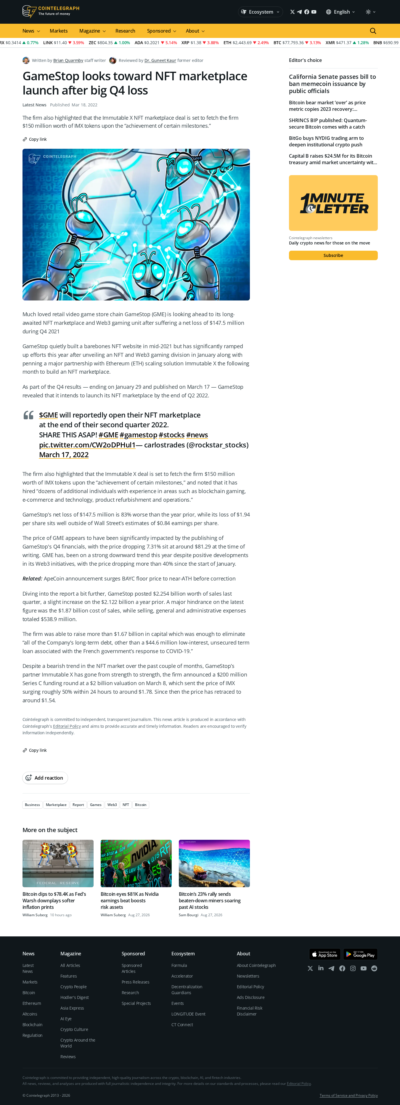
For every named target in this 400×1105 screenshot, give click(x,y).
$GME (48, 415)
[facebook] (342, 970)
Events (177, 1003)
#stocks (171, 434)
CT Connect (182, 1024)
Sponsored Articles (132, 968)
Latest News (34, 105)
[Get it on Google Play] (360, 954)
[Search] (373, 31)
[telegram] (331, 970)
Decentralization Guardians (186, 989)
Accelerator (182, 976)
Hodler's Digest (74, 997)
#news (197, 434)
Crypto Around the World (77, 1043)
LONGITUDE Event (188, 1014)
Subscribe (333, 255)
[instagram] (352, 970)
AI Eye (66, 1018)
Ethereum (32, 1003)
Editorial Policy (67, 726)
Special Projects (136, 1003)
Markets (59, 31)
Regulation (33, 1035)
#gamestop (138, 434)
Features (68, 976)
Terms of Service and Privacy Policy (349, 1095)
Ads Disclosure (251, 997)
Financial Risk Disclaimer (249, 1011)
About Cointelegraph (256, 965)
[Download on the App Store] (325, 954)
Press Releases (136, 982)
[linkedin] (321, 970)
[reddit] (374, 970)
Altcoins (30, 1014)
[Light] (370, 12)
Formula (179, 965)
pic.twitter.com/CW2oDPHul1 (87, 445)
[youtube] (363, 970)
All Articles (70, 965)
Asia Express (72, 1008)
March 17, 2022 (64, 454)
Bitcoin (29, 992)
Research (125, 31)
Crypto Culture (74, 1029)
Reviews (68, 1056)
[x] (310, 970)
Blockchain (33, 1024)
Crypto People (73, 986)
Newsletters (248, 976)
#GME (108, 434)
